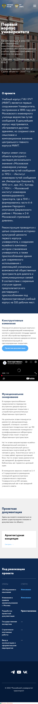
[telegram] (12, 672)
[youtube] (19, 672)
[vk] (25, 672)
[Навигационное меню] (34, 6)
